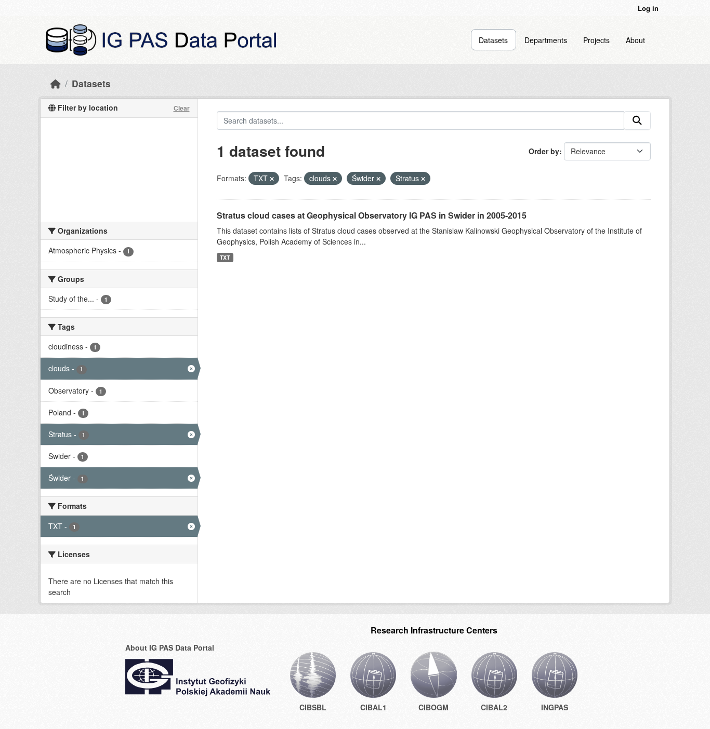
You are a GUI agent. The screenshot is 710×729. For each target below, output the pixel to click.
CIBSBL (312, 707)
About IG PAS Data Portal (169, 647)
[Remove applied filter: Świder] (378, 178)
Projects (596, 40)
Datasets (493, 40)
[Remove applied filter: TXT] (272, 178)
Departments (545, 40)
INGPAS (554, 707)
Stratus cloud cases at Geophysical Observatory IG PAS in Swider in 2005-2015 (372, 215)
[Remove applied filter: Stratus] (423, 178)
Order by (544, 151)
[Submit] (637, 120)
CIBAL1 (373, 707)
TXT (225, 257)
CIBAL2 (494, 707)
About (635, 40)
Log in (648, 8)
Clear (182, 108)
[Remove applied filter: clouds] (335, 178)
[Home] (55, 83)
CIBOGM (433, 707)
